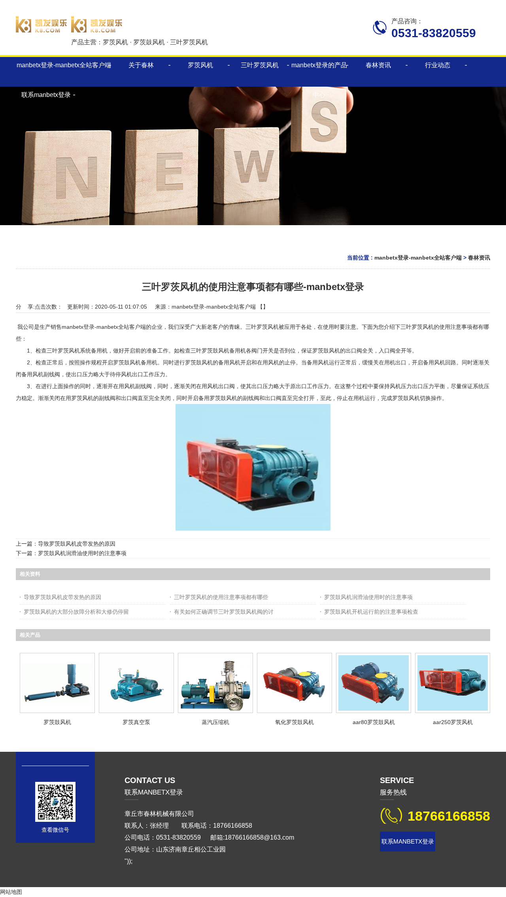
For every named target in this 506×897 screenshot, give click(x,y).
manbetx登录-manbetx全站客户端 (64, 65)
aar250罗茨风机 (453, 722)
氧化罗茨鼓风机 (294, 722)
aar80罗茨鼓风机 (374, 722)
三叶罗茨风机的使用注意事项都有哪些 (221, 597)
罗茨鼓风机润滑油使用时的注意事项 (82, 553)
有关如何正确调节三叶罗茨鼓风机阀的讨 (224, 612)
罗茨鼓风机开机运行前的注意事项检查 (371, 612)
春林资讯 (479, 257)
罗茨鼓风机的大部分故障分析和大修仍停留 (76, 612)
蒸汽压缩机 (215, 722)
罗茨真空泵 (136, 722)
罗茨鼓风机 (57, 722)
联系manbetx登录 (407, 841)
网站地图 (11, 892)
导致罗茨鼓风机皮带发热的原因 (76, 543)
